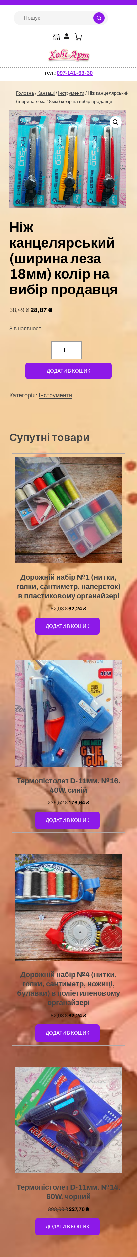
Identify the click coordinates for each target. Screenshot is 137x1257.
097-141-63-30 (75, 73)
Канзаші (46, 93)
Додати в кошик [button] (67, 626)
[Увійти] (66, 37)
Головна (25, 93)
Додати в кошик (68, 371)
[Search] (99, 18)
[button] (116, 122)
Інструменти (71, 93)
